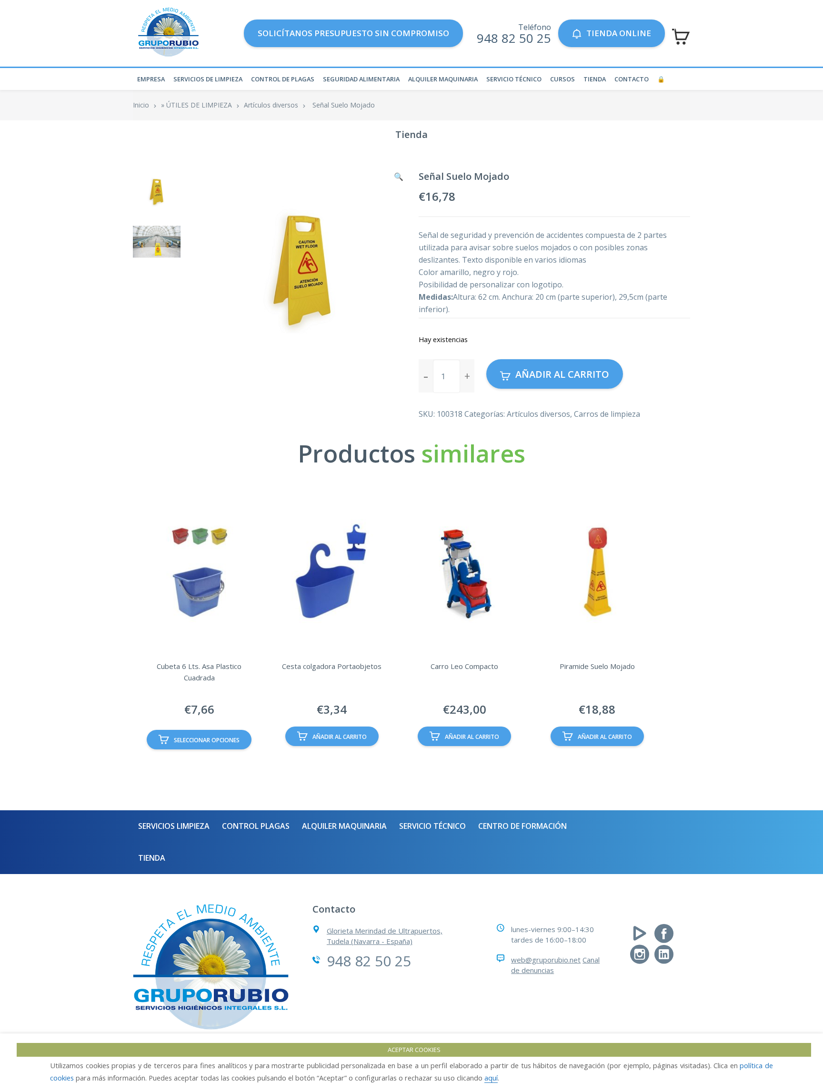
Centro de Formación (522, 826)
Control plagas (256, 826)
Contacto (631, 79)
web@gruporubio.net (546, 959)
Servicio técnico (514, 79)
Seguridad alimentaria (361, 79)
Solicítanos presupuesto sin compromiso (353, 33)
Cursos (562, 79)
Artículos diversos (271, 104)
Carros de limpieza (607, 414)
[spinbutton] (446, 376)
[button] (398, 176)
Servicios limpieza (174, 826)
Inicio (141, 104)
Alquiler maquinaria (443, 79)
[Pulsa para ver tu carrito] (681, 37)
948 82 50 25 (514, 38)
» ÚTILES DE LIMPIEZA (196, 104)
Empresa (151, 79)
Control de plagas (282, 79)
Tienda (594, 79)
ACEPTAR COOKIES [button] (414, 1049)
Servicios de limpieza (207, 79)
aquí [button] (491, 1077)
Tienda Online (618, 33)
